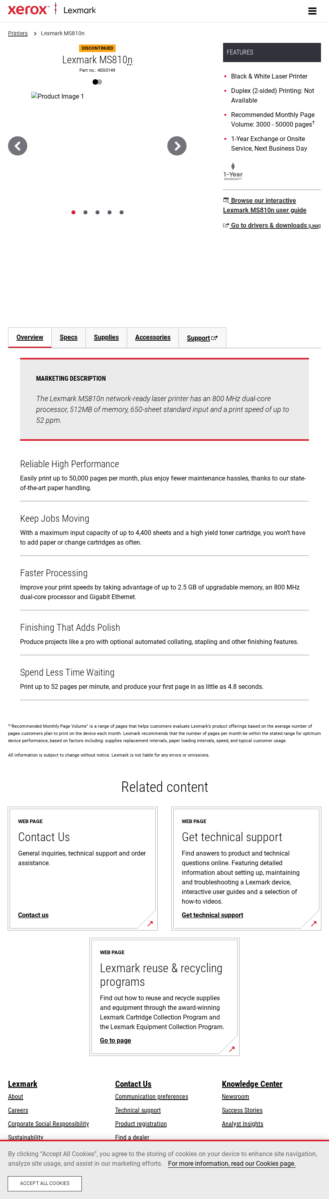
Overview (29, 337)
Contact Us (133, 1084)
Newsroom (235, 1096)
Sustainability (25, 1137)
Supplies (106, 337)
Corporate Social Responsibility (48, 1124)
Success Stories (242, 1110)
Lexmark (22, 1084)
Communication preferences (151, 1096)
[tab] (73, 212)
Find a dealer (132, 1137)
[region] (164, 1169)
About (15, 1096)
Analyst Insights (242, 1124)
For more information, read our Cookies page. (232, 1163)
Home (102, 10)
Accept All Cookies (44, 1183)
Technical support (138, 1110)
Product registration (141, 1124)
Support (198, 338)
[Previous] (17, 145)
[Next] (177, 145)
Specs (68, 337)
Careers (18, 1110)
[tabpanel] (164, 530)
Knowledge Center (252, 1084)
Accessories (153, 337)
